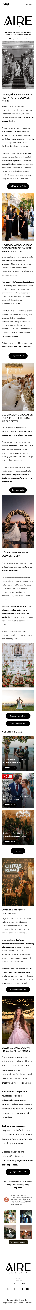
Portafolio (18, 1278)
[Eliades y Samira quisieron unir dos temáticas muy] (10, 1231)
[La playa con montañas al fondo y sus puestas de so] (10, 1216)
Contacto (22, 1283)
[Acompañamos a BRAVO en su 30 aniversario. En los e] (25, 1231)
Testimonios (18, 1280)
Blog (13, 1283)
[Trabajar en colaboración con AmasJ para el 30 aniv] (25, 1216)
